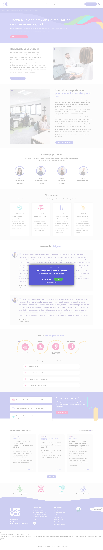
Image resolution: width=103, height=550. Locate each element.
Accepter (58, 279)
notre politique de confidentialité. (54, 273)
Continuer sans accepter (51, 282)
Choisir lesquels (46, 279)
